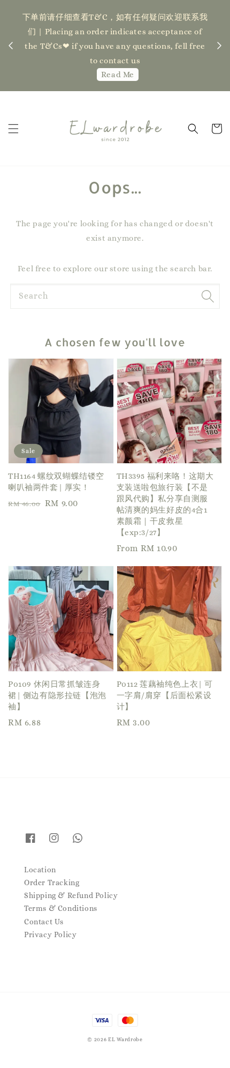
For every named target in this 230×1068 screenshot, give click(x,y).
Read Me (117, 74)
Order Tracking (51, 882)
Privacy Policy (50, 934)
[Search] (207, 296)
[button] (13, 128)
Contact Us (44, 921)
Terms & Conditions (60, 908)
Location (40, 869)
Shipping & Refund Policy (71, 895)
